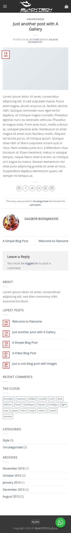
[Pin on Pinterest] (45, 188)
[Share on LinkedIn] (52, 188)
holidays (53, 404)
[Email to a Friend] (39, 188)
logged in (31, 263)
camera (21, 398)
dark (59, 398)
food (17, 404)
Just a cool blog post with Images (34, 363)
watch (53, 410)
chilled (32, 398)
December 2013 (13, 490)
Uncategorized (35, 19)
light (63, 404)
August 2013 (11, 496)
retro (23, 410)
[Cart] (66, 6)
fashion (8, 404)
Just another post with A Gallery (34, 332)
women (8, 416)
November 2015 (14, 468)
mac (6, 410)
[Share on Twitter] (32, 188)
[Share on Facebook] (26, 188)
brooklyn (9, 398)
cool (51, 398)
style (32, 410)
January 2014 (11, 482)
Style (6, 440)
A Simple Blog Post (15, 241)
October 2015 (12, 476)
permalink (35, 204)
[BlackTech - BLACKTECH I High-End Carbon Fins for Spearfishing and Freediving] (36, 6)
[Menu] (5, 6)
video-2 (42, 410)
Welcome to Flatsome (53, 241)
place (14, 410)
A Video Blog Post (24, 353)
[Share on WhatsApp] (19, 188)
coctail (42, 398)
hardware (29, 404)
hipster (41, 404)
